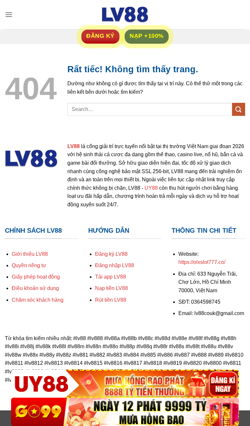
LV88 (73, 146)
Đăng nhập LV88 (114, 265)
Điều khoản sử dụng (35, 288)
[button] (9, 14)
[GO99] (125, 412)
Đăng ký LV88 (111, 254)
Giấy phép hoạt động (36, 277)
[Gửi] (238, 109)
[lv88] (125, 14)
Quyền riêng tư (29, 265)
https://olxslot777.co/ (201, 262)
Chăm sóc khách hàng (37, 300)
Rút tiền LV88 (110, 300)
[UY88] (125, 384)
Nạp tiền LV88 (111, 288)
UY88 (151, 188)
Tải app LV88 (110, 277)
